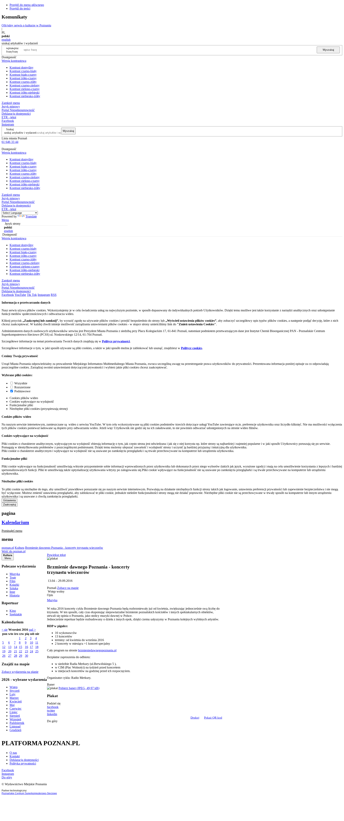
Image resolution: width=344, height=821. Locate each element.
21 (15, 651)
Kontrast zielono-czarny (25, 89)
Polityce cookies (191, 348)
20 (9, 651)
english (6, 39)
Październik (17, 723)
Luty (13, 694)
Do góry (52, 721)
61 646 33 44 (10, 142)
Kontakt (15, 756)
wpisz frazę (15, 50)
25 (36, 651)
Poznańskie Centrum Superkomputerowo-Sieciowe (29, 793)
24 (31, 651)
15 (20, 647)
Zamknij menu (11, 103)
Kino (13, 610)
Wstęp (14, 687)
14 (15, 647)
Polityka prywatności (23, 763)
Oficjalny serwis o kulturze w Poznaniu (26, 25)
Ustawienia (9, 500)
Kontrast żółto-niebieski (24, 92)
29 (20, 655)
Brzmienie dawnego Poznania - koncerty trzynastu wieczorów (64, 547)
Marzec (14, 698)
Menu (5, 220)
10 (31, 642)
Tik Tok (32, 294)
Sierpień (15, 715)
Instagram (8, 124)
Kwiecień (16, 701)
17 (31, 647)
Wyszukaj (328, 49)
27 (9, 655)
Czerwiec (16, 708)
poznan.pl (8, 547)
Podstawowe (22, 391)
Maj (12, 705)
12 (3, 647)
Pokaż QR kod (213, 717)
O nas (13, 752)
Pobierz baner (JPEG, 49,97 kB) (79, 688)
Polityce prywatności (116, 341)
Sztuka (14, 588)
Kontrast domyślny (21, 67)
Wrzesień (15, 719)
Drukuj (195, 717)
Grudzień (15, 730)
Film (12, 581)
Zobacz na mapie (68, 588)
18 (36, 647)
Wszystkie (20, 383)
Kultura (19, 547)
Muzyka (15, 574)
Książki (14, 584)
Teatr (13, 577)
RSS (54, 294)
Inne (12, 592)
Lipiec (14, 712)
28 (15, 655)
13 (9, 647)
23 (26, 651)
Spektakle (16, 614)
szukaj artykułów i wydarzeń (20, 132)
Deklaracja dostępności (24, 760)
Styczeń (15, 690)
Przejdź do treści (20, 8)
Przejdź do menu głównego (27, 5)
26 (3, 655)
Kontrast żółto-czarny (23, 78)
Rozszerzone (22, 387)
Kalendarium (15, 522)
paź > (32, 629)
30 (26, 655)
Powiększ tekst (56, 555)
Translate (31, 216)
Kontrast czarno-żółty (23, 82)
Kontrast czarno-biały (23, 71)
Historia (15, 595)
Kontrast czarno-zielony (25, 85)
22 (20, 651)
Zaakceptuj (9, 504)
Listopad (15, 726)
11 (36, 642)
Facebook (8, 120)
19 (3, 651)
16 (26, 647)
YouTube (20, 294)
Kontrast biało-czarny (23, 74)
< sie (5, 629)
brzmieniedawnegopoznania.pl (97, 650)
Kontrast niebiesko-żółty (25, 96)
